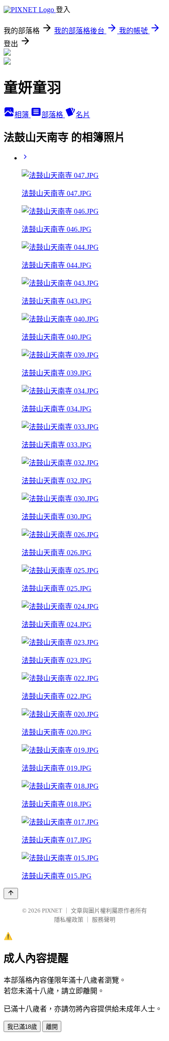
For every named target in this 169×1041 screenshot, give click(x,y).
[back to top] (11, 893)
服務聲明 (103, 919)
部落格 (53, 115)
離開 (52, 1026)
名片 (83, 115)
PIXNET (52, 910)
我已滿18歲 (22, 1026)
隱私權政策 (68, 919)
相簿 (22, 115)
